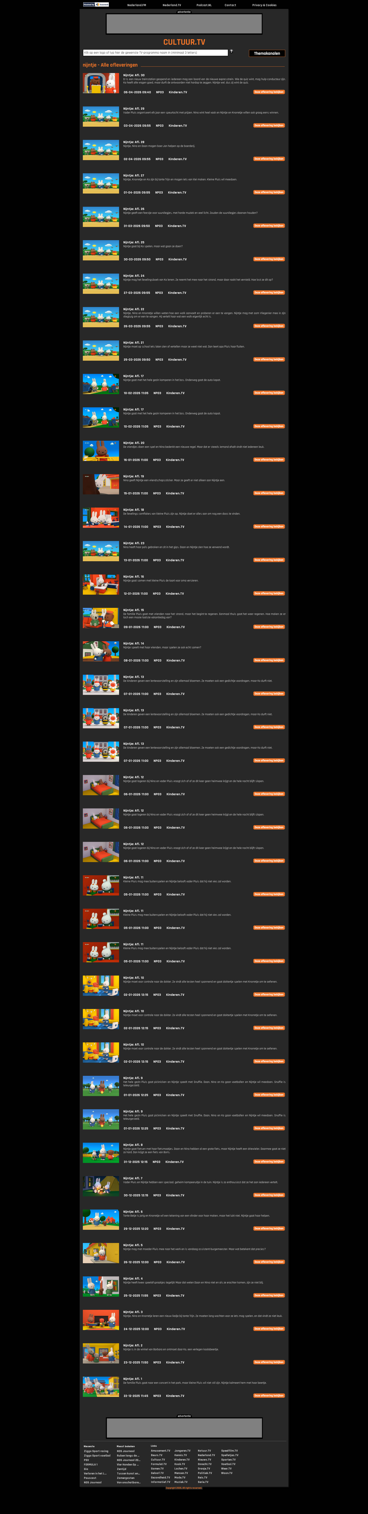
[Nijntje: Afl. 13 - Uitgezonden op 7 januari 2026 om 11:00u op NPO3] (101, 694)
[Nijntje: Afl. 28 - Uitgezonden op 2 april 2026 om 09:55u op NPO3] (101, 159)
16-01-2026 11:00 (136, 460)
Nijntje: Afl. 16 (133, 576)
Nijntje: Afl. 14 (133, 643)
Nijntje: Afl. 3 (133, 1312)
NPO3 (160, 92)
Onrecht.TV (204, 1464)
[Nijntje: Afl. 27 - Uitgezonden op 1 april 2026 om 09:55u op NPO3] (101, 192)
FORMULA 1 (91, 1465)
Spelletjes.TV (229, 1455)
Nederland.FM (136, 5)
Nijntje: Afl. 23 (133, 543)
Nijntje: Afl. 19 (133, 476)
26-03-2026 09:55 (137, 326)
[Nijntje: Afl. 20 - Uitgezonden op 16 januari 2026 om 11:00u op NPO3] (101, 460)
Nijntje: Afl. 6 (133, 1212)
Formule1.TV (159, 1464)
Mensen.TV (181, 1473)
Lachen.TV (180, 1469)
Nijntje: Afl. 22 (133, 309)
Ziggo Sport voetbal (97, 1456)
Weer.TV (226, 1469)
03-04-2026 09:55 (137, 125)
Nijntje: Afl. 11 (133, 877)
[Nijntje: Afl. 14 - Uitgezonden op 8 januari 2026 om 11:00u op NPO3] (101, 660)
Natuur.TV (204, 1451)
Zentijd (121, 1469)
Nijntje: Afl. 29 (133, 108)
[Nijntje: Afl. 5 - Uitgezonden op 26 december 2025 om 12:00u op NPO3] (101, 1262)
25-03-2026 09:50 (137, 359)
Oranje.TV (204, 1469)
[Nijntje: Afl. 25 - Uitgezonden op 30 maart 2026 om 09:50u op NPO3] (101, 259)
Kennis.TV (180, 1455)
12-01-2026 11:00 (136, 593)
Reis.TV (202, 1478)
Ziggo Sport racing (96, 1451)
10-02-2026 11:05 (136, 393)
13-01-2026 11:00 (136, 560)
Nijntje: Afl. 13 (133, 677)
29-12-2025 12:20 (136, 1229)
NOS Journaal (93, 1482)
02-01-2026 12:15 (136, 995)
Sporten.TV (228, 1460)
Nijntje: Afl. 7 (132, 1178)
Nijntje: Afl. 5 (133, 1245)
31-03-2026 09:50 (137, 226)
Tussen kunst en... (128, 1473)
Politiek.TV (205, 1473)
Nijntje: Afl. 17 (133, 376)
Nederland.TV (172, 5)
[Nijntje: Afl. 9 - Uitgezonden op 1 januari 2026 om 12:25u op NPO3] (101, 1095)
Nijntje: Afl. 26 (133, 209)
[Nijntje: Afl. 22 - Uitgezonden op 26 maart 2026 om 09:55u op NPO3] (101, 326)
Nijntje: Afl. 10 (133, 978)
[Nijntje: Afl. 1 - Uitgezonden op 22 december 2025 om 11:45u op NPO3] (101, 1396)
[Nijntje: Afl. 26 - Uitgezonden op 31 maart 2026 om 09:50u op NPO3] (101, 226)
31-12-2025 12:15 (136, 1162)
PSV (86, 1460)
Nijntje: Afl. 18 (133, 510)
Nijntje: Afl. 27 (133, 175)
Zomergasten (125, 1478)
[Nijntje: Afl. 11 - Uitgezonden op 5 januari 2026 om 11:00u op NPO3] (101, 894)
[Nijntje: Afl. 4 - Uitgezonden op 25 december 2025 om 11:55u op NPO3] (101, 1295)
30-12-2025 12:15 (136, 1195)
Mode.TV (179, 1478)
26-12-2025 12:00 (136, 1262)
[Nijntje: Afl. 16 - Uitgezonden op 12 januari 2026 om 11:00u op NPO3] (101, 593)
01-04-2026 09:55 (137, 192)
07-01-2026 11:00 (136, 694)
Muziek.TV (180, 1482)
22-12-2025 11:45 (136, 1396)
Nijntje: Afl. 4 (133, 1278)
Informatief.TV (160, 1482)
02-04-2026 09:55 (137, 159)
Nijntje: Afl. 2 (132, 1345)
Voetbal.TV (228, 1464)
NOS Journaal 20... (128, 1460)
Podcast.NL (204, 5)
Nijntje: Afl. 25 (133, 242)
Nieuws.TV (204, 1460)
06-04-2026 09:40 (137, 92)
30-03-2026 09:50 (137, 259)
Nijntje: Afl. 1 (132, 1379)
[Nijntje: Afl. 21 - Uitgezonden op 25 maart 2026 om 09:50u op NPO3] (101, 359)
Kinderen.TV (178, 92)
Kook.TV (179, 1464)
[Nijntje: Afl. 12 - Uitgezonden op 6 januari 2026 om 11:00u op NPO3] (101, 794)
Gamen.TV (157, 1469)
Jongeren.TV (182, 1451)
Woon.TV (226, 1473)
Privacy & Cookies (264, 5)
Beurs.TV (156, 1455)
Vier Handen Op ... (128, 1465)
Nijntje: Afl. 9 (133, 1078)
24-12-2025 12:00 (136, 1329)
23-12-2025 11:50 (136, 1362)
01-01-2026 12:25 (136, 1095)
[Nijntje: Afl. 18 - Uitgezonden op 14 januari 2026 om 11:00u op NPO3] (101, 527)
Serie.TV (203, 1482)
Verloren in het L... (95, 1473)
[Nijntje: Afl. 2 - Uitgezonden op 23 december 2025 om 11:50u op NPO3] (101, 1362)
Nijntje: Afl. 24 (134, 276)
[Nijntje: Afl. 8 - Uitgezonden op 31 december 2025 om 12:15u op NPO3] (101, 1162)
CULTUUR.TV (184, 42)
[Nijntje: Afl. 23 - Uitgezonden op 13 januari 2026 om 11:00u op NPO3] (101, 560)
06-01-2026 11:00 (136, 794)
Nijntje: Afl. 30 (134, 75)
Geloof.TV (157, 1473)
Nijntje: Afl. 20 (133, 443)
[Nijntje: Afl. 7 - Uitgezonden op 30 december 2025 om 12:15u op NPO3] (101, 1195)
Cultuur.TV (158, 1460)
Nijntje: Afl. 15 (133, 610)
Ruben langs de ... (128, 1456)
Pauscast (90, 1478)
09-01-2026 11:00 (136, 627)
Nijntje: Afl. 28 (133, 142)
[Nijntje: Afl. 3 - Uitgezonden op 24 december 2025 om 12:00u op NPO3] (101, 1329)
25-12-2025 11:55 (136, 1295)
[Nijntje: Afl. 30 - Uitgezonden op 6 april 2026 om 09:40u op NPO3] (101, 92)
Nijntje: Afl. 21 (133, 342)
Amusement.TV (160, 1451)
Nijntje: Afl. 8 (133, 1145)
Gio (86, 1469)
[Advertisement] (184, 23)
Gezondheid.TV (160, 1478)
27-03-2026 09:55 (137, 293)
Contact (230, 5)
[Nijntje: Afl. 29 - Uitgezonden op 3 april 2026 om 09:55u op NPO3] (101, 125)
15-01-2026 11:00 (136, 493)
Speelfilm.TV (229, 1451)
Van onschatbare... (129, 1482)
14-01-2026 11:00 (136, 527)
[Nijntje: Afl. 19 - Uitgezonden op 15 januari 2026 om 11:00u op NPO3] (101, 493)
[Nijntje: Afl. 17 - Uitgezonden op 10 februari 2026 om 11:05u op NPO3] (101, 393)
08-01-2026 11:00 (136, 660)
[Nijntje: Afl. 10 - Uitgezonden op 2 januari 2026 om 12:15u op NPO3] (101, 995)
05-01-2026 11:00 (136, 894)
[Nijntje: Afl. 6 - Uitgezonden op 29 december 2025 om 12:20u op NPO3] (101, 1229)
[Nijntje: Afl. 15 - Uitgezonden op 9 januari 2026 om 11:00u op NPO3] (101, 627)
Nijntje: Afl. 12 (133, 777)
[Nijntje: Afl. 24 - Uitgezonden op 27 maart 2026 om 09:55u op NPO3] (101, 293)
